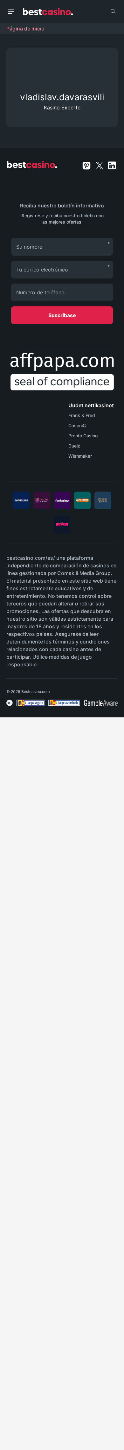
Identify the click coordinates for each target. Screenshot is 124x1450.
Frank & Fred (81, 415)
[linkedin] (112, 165)
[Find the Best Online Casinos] (47, 12)
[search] (113, 11)
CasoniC (77, 425)
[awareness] (31, 703)
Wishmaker (80, 456)
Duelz (74, 445)
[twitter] (100, 165)
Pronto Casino (83, 435)
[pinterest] (87, 165)
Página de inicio (25, 28)
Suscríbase (62, 315)
